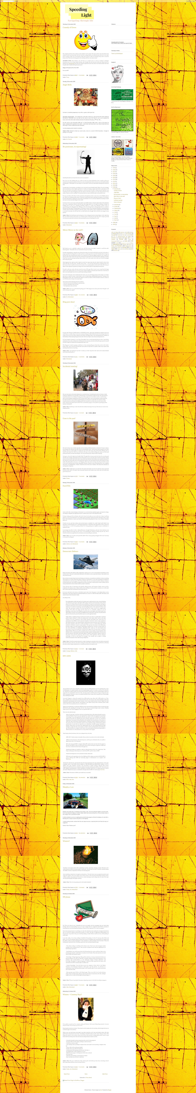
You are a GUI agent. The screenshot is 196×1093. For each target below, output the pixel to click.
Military (131, 243)
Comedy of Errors (69, 27)
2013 (114, 179)
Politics (113, 246)
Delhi (132, 235)
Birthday (131, 232)
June (115, 214)
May (115, 216)
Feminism (113, 237)
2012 (114, 181)
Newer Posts (67, 1074)
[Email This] (90, 75)
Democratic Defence (70, 551)
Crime (123, 235)
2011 (114, 183)
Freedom (113, 239)
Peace (130, 244)
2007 (114, 224)
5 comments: (82, 137)
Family (67, 889)
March (115, 220)
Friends (68, 478)
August (116, 210)
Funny (67, 77)
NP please (66, 897)
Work (127, 249)
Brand (119, 233)
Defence (72, 651)
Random (119, 246)
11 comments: (82, 294)
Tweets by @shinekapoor (117, 53)
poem (131, 249)
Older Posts (105, 1074)
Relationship (128, 246)
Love (117, 243)
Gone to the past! (69, 418)
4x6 (101, 1090)
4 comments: (82, 75)
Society (124, 247)
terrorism (116, 250)
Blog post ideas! (69, 302)
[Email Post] (87, 75)
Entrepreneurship (121, 236)
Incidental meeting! (70, 366)
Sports (130, 247)
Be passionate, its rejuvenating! (74, 147)
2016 (114, 173)
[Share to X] (92, 75)
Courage (68, 651)
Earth (114, 236)
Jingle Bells (67, 85)
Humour (121, 241)
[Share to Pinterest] (95, 75)
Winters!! (66, 841)
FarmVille (66, 486)
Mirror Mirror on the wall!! (73, 230)
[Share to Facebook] (94, 75)
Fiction (125, 237)
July (115, 212)
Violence (119, 248)
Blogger (114, 233)
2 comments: (82, 356)
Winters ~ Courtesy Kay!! (72, 994)
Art (67, 139)
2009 (114, 187)
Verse (113, 249)
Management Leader (125, 243)
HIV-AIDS (67, 656)
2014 (114, 177)
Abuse (116, 232)
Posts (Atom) (89, 1077)
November (116, 204)
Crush (128, 235)
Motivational (69, 224)
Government (114, 241)
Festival (70, 139)
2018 (114, 169)
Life (71, 543)
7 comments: (82, 476)
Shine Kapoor (118, 247)
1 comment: (81, 412)
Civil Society (128, 233)
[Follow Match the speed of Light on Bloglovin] (117, 82)
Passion (125, 244)
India (76, 651)
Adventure (122, 232)
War (123, 248)
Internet (68, 543)
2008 (114, 222)
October (116, 206)
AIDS (67, 779)
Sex (73, 779)
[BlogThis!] (91, 75)
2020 (114, 167)
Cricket (118, 235)
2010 (114, 185)
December (116, 188)
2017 (114, 171)
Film (131, 237)
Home (86, 1074)
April (115, 218)
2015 (114, 175)
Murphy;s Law (68, 787)
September (116, 208)
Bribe (123, 233)
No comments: (82, 777)
